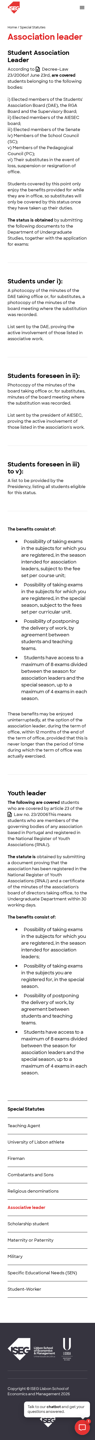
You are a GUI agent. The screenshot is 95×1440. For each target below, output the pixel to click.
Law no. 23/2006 (31, 814)
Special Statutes (32, 27)
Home (12, 27)
